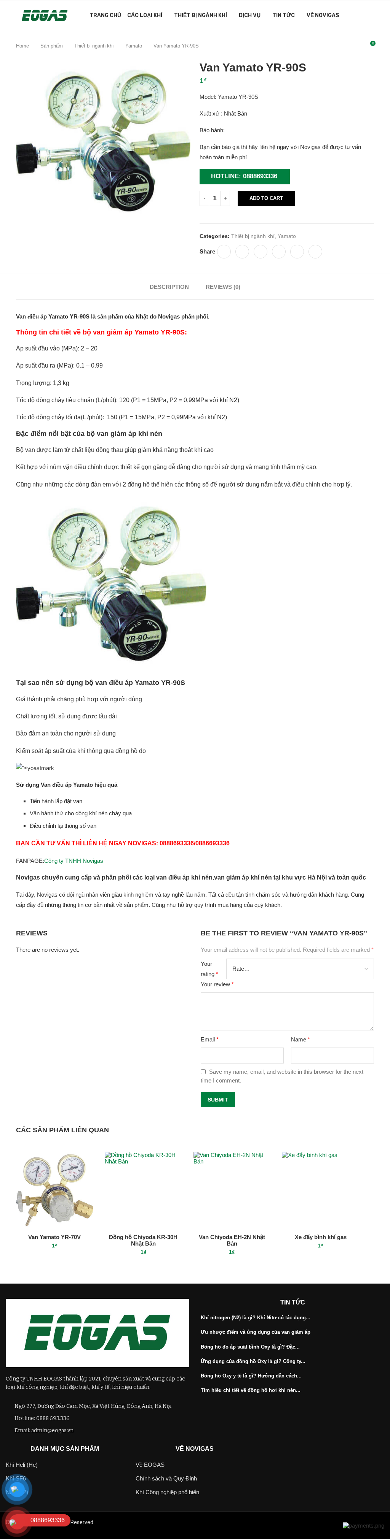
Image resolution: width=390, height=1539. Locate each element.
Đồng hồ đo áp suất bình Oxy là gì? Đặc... (250, 1347)
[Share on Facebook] (224, 251)
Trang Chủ (105, 15)
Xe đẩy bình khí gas (321, 1237)
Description (169, 287)
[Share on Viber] (297, 251)
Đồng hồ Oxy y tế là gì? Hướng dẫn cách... (251, 1376)
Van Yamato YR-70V (54, 1237)
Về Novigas (323, 15)
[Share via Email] (315, 251)
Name (300, 1039)
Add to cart (266, 198)
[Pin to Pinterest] (260, 251)
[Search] (370, 15)
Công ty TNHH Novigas (73, 860)
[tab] (169, 287)
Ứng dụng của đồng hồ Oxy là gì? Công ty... (253, 1361)
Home (22, 46)
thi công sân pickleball (219, 1522)
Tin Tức (283, 15)
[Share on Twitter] (242, 251)
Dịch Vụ (250, 15)
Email (210, 1039)
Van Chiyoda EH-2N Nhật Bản (232, 1240)
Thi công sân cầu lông (165, 1522)
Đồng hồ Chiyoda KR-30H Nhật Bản (143, 1240)
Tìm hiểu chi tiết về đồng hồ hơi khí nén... (250, 1390)
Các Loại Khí (144, 15)
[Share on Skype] (279, 251)
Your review (217, 984)
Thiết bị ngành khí (200, 15)
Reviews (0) (223, 287)
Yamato (133, 46)
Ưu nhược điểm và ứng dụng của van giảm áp (255, 1332)
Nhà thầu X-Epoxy (115, 1522)
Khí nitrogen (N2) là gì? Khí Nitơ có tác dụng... (255, 1317)
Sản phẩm (51, 46)
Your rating (209, 968)
